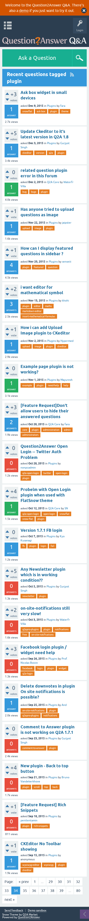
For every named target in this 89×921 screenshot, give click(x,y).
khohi (65, 300)
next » (10, 899)
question (53, 267)
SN (66, 508)
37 (43, 890)
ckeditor (26, 152)
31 (69, 882)
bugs (33, 191)
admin (67, 429)
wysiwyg (48, 864)
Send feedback (14, 910)
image (37, 228)
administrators (30, 434)
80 (78, 890)
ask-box (41, 111)
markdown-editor (32, 311)
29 (51, 882)
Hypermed (66, 341)
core (24, 429)
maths (48, 306)
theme (64, 111)
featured (38, 267)
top (46, 787)
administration (51, 429)
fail (52, 546)
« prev (24, 882)
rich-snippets (41, 826)
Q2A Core (53, 182)
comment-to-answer (33, 748)
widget (62, 668)
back (55, 787)
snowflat (27, 111)
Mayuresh (66, 379)
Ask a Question (37, 58)
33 (7, 890)
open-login (61, 473)
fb (23, 546)
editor (37, 306)
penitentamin (29, 820)
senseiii (66, 261)
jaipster (66, 222)
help (65, 385)
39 (61, 890)
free (24, 634)
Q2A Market (30, 914)
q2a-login (27, 673)
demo (24, 10)
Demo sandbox (37, 910)
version (40, 152)
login (43, 546)
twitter (47, 473)
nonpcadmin (28, 467)
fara (62, 105)
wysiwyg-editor (30, 864)
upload (26, 228)
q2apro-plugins (30, 629)
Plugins (51, 105)
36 (34, 890)
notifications (62, 629)
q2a (51, 152)
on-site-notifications (42, 634)
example (27, 385)
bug (24, 191)
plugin (53, 111)
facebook (27, 668)
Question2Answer (29, 917)
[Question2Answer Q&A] (44, 39)
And (64, 705)
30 (60, 882)
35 (25, 890)
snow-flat (27, 519)
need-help (53, 385)
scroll (37, 787)
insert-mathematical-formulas (38, 316)
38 (52, 890)
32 (78, 882)
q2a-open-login (30, 473)
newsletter (28, 596)
